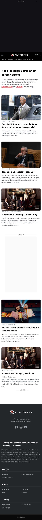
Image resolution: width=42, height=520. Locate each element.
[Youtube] (25, 427)
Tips (15, 59)
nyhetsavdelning (7, 87)
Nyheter (10, 59)
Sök (36, 55)
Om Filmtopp (5, 508)
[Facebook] (16, 427)
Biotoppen (4, 474)
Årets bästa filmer (7, 478)
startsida (19, 87)
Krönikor (24, 492)
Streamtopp (30, 59)
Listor (3, 492)
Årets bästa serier (27, 474)
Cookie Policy (26, 504)
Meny (2, 55)
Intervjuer (25, 489)
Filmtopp (4, 59)
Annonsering (5, 504)
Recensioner (22, 59)
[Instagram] (21, 427)
